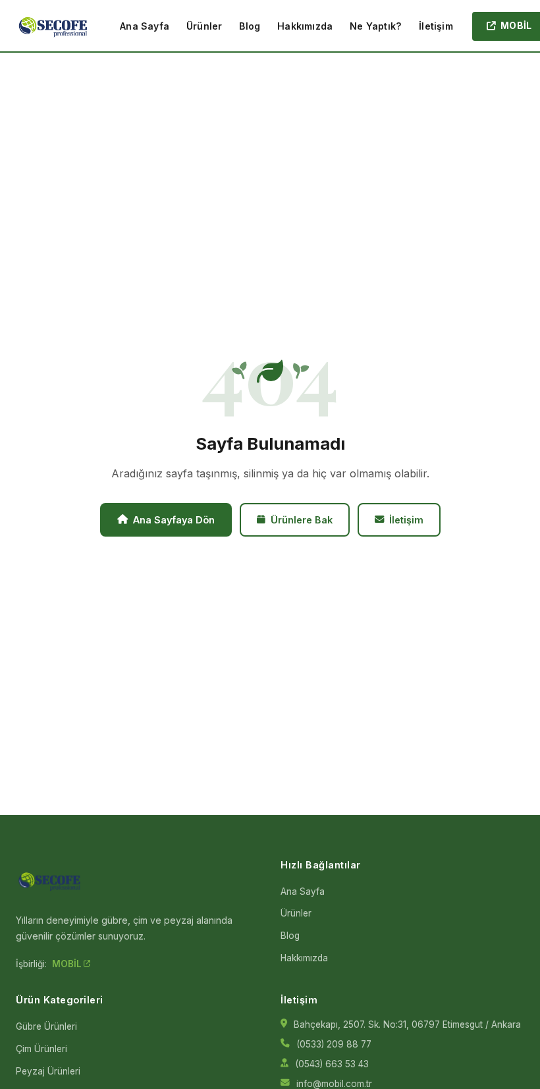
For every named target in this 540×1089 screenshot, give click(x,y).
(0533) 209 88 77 (333, 1044)
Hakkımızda (305, 26)
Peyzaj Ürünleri (48, 1071)
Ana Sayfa (144, 26)
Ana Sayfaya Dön (174, 519)
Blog (249, 26)
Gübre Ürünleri (46, 1026)
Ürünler (204, 26)
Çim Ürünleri (41, 1049)
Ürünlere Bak (302, 519)
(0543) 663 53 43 (332, 1064)
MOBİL (68, 964)
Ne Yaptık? (376, 26)
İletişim (436, 26)
